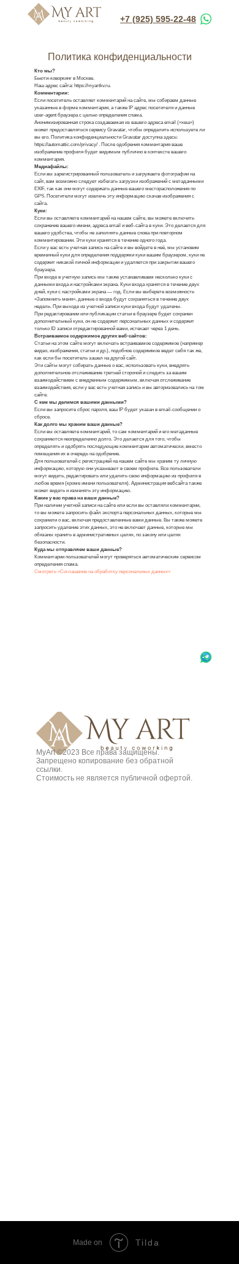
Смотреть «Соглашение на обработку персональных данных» (102, 571)
